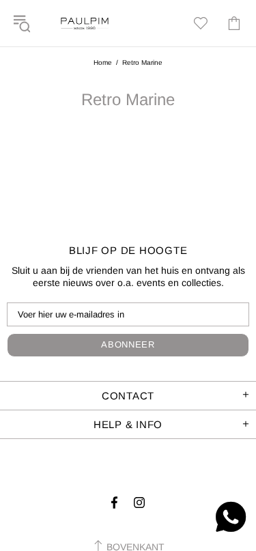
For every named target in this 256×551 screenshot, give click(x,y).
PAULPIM (85, 23)
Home (103, 62)
